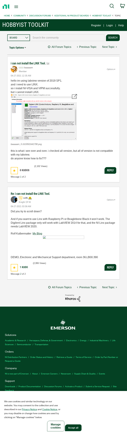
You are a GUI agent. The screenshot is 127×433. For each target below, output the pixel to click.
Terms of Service (83, 357)
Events (102, 373)
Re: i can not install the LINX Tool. (30, 193)
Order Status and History (41, 357)
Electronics (71, 340)
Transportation (41, 344)
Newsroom (66, 373)
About (35, 373)
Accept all (73, 428)
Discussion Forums (40, 15)
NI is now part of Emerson (17, 373)
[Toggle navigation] (19, 7)
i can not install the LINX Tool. (28, 63)
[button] (44, 117)
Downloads (10, 386)
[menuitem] (111, 6)
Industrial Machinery (99, 340)
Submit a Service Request (98, 386)
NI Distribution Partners (16, 357)
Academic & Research (15, 340)
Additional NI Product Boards (71, 15)
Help (121, 25)
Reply (110, 170)
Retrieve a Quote (64, 357)
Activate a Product (73, 386)
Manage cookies (56, 426)
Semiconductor (24, 344)
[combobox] (67, 37)
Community (19, 15)
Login (109, 25)
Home (7, 15)
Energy (83, 340)
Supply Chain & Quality (85, 373)
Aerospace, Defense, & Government (46, 340)
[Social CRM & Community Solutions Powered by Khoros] (72, 297)
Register (96, 25)
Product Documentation (30, 386)
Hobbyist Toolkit (101, 15)
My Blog (37, 233)
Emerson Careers (49, 373)
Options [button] (110, 69)
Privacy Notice (29, 409)
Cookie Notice (49, 409)
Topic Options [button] (16, 47)
